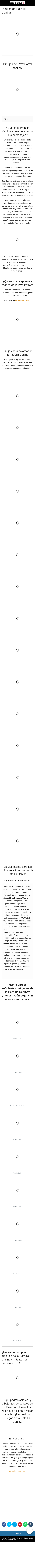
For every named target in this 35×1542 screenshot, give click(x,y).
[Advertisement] (17, 1497)
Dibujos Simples (11, 1539)
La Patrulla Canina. (23, 300)
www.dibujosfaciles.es (17, 1471)
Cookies (4, 1538)
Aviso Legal (11, 1538)
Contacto (19, 1538)
